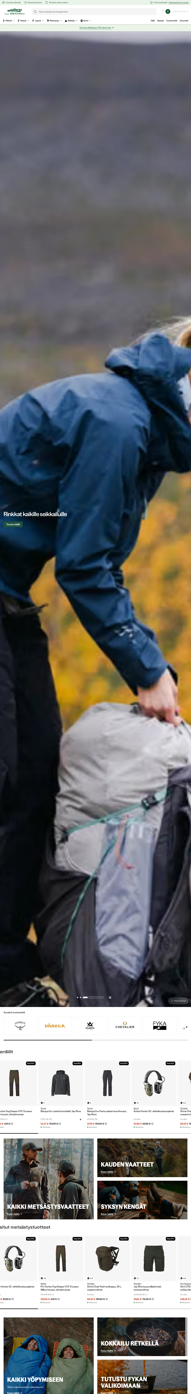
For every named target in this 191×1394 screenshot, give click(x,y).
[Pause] (110, 997)
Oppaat (160, 20)
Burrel (136, 1108)
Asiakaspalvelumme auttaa (179, 2)
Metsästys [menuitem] (54, 20)
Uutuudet (184, 20)
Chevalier (184, 1108)
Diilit (153, 20)
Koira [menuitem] (85, 20)
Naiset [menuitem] (23, 20)
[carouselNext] (183, 1028)
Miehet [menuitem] (9, 20)
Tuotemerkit (171, 20)
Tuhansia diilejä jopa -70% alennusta (95, 27)
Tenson (43, 1108)
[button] (87, 997)
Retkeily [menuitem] (71, 20)
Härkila (43, 1284)
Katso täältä (13, 1214)
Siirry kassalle (179, 11)
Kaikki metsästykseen (17, 524)
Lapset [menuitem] (38, 20)
